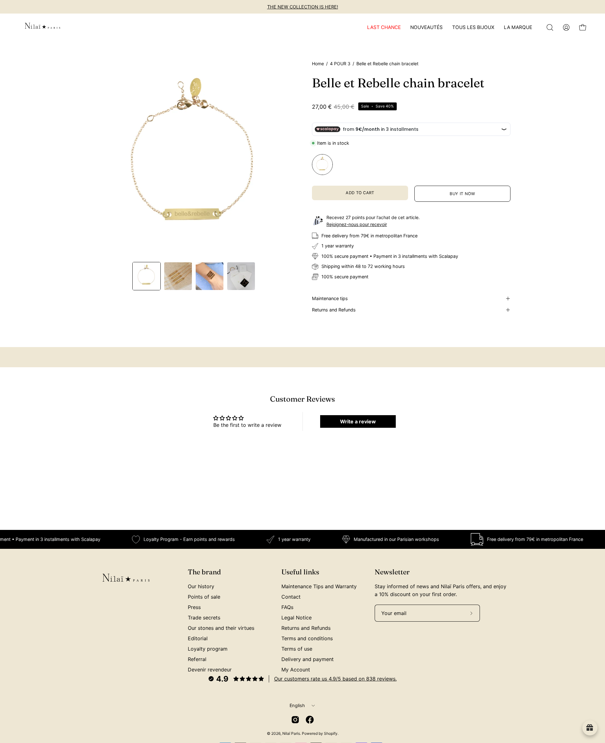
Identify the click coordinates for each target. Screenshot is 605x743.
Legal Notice (296, 617)
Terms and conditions (307, 638)
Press (194, 607)
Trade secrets (204, 617)
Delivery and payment (307, 659)
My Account (295, 669)
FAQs (287, 607)
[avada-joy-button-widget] (589, 727)
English (297, 705)
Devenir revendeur (210, 669)
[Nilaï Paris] (42, 27)
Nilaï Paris (291, 733)
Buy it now (462, 193)
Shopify (330, 733)
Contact (291, 597)
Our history (201, 586)
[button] (549, 27)
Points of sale (204, 597)
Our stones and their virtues (221, 628)
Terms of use (296, 649)
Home (318, 63)
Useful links (300, 572)
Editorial (198, 638)
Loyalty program (208, 649)
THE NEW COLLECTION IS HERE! (302, 6)
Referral (197, 659)
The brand (204, 572)
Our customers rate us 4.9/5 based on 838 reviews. (335, 679)
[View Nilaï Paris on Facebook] (309, 719)
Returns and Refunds (334, 309)
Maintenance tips (330, 298)
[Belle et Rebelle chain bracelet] (146, 276)
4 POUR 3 (340, 63)
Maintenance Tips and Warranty (319, 586)
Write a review (358, 421)
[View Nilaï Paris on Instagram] (295, 719)
